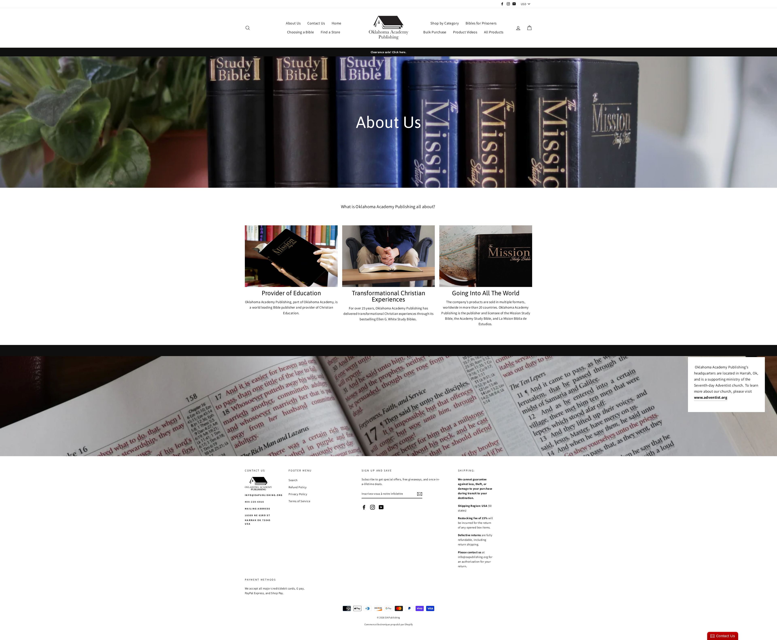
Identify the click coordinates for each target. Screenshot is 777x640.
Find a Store (330, 32)
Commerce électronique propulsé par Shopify (388, 624)
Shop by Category (444, 23)
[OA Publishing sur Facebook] (364, 506)
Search (293, 480)
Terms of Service (299, 501)
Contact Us (316, 23)
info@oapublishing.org (264, 495)
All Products (493, 32)
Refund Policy (298, 487)
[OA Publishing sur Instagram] (372, 506)
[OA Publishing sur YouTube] (381, 506)
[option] (388, 52)
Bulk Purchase (434, 32)
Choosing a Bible (300, 32)
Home (336, 23)
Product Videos (465, 32)
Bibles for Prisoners (481, 23)
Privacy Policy (298, 494)
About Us (293, 23)
